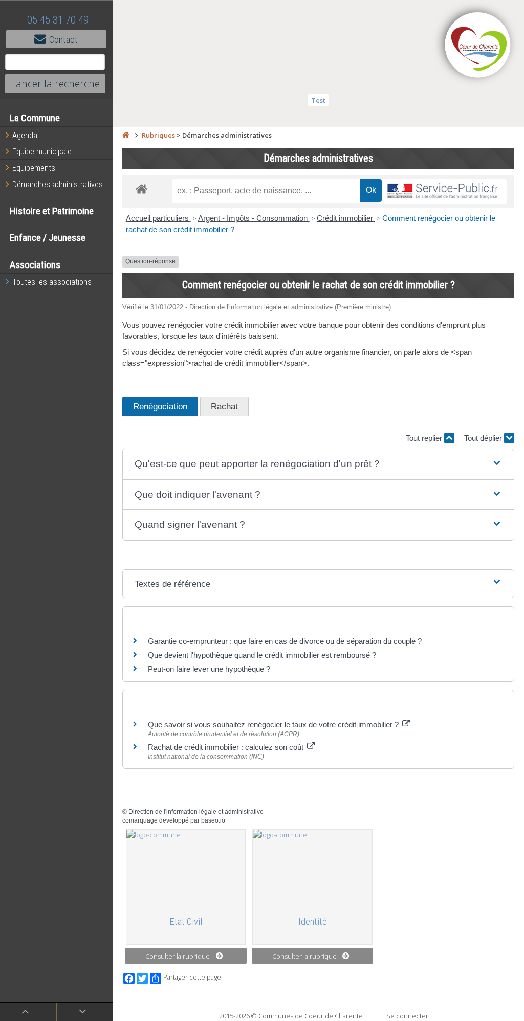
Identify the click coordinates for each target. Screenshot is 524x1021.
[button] (318, 464)
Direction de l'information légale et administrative (196, 811)
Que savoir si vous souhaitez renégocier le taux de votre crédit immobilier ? (274, 724)
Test (318, 100)
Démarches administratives (57, 184)
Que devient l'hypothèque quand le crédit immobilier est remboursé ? (262, 655)
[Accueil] (125, 135)
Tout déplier (484, 438)
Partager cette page (192, 977)
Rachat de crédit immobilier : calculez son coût (226, 747)
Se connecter (407, 1015)
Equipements (33, 168)
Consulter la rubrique (177, 956)
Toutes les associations (52, 282)
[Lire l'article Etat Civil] (186, 868)
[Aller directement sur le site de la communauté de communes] (478, 46)
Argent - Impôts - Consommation (254, 218)
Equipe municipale (42, 152)
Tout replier (425, 438)
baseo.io (213, 820)
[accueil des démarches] (141, 188)
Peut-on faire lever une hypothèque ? (209, 668)
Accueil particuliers (158, 218)
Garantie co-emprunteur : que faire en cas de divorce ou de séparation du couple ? (285, 641)
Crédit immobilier (346, 218)
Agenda (24, 135)
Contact (63, 40)
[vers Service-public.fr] (443, 191)
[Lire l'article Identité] (312, 868)
